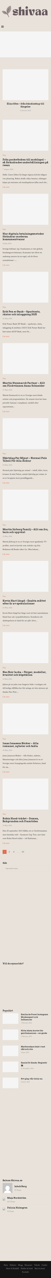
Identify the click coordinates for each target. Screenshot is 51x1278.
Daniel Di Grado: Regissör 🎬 (34, 1064)
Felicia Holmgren (17, 1208)
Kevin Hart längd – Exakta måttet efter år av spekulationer (24, 602)
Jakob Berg (20, 1186)
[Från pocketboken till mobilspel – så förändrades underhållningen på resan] (25, 135)
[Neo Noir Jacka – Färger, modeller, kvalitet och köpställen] (25, 647)
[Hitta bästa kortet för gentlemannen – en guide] (10, 1034)
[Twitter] (33, 27)
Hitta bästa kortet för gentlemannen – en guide (34, 1032)
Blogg (4, 155)
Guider (44, 1265)
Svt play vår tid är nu (31, 1079)
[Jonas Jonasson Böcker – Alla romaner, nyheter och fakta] (25, 718)
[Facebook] (30, 27)
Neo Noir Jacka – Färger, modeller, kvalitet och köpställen (24, 673)
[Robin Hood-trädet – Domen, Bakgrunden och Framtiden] (25, 794)
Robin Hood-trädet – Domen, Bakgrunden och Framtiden (21, 820)
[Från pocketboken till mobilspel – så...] (25, 44)
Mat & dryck (40, 1268)
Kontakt (25, 1272)
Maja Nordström (16, 1198)
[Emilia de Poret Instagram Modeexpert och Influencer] (10, 1018)
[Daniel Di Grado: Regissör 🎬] (10, 1067)
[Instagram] (36, 27)
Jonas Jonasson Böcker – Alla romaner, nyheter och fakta (21, 744)
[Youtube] (44, 27)
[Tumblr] (41, 27)
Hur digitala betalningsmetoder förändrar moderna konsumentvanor (23, 236)
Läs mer (6, 187)
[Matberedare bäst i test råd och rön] (10, 1051)
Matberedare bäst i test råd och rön (33, 1048)
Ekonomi (28, 1265)
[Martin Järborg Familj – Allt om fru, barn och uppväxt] (25, 505)
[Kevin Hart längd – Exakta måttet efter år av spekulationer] (25, 576)
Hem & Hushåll (12, 1268)
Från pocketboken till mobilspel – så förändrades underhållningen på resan (25, 162)
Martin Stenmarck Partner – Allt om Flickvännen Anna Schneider (24, 384)
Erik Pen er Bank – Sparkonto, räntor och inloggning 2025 (21, 313)
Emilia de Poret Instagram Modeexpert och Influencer (34, 1017)
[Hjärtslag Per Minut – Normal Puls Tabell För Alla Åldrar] (25, 433)
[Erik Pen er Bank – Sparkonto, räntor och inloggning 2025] (25, 287)
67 (23, 852)
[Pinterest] (39, 27)
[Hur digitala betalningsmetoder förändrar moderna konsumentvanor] (25, 209)
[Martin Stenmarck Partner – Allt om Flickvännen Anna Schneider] (25, 358)
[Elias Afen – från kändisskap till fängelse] (25, 84)
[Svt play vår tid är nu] (10, 1083)
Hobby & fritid (27, 1268)
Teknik (37, 1265)
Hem (6, 1265)
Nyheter (13, 1265)
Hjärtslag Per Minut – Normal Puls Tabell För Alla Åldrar (25, 459)
